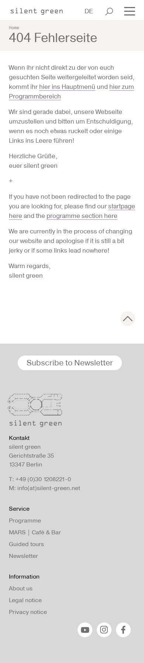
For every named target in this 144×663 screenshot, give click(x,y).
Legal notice (25, 600)
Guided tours (26, 544)
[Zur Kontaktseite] (70, 412)
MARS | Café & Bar (35, 532)
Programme (25, 520)
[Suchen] (109, 11)
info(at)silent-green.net (48, 488)
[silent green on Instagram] (104, 629)
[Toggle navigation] (127, 10)
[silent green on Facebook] (123, 629)
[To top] (127, 318)
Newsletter (23, 555)
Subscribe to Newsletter (70, 362)
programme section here (82, 215)
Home (14, 27)
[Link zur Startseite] (40, 9)
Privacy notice (28, 611)
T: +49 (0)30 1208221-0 (40, 479)
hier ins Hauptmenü (67, 86)
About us (20, 588)
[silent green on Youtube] (85, 629)
